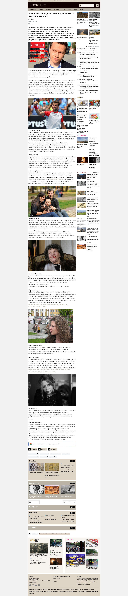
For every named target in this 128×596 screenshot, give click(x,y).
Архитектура (57, 9)
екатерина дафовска (55, 454)
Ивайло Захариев (44, 456)
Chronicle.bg (31, 19)
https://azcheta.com (56, 179)
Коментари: (35, 502)
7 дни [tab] (94, 172)
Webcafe (33, 0)
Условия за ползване (57, 578)
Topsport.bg (53, 0)
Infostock (64, 0)
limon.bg (76, 0)
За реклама (55, 581)
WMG (29, 0)
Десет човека (53, 456)
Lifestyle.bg (59, 0)
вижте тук (84, 583)
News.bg (42, 0)
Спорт (81, 9)
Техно (69, 9)
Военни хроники (32, 9)
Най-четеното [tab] (95, 46)
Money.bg (47, 0)
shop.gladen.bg (70, 0)
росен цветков (65, 454)
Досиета (41, 9)
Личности (48, 9)
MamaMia (38, 0)
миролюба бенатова (33, 454)
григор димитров (44, 454)
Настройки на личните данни (83, 584)
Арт (64, 9)
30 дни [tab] (97, 172)
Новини (54, 582)
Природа (75, 9)
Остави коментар (70, 502)
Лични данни (55, 579)
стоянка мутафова (33, 456)
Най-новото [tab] (89, 46)
